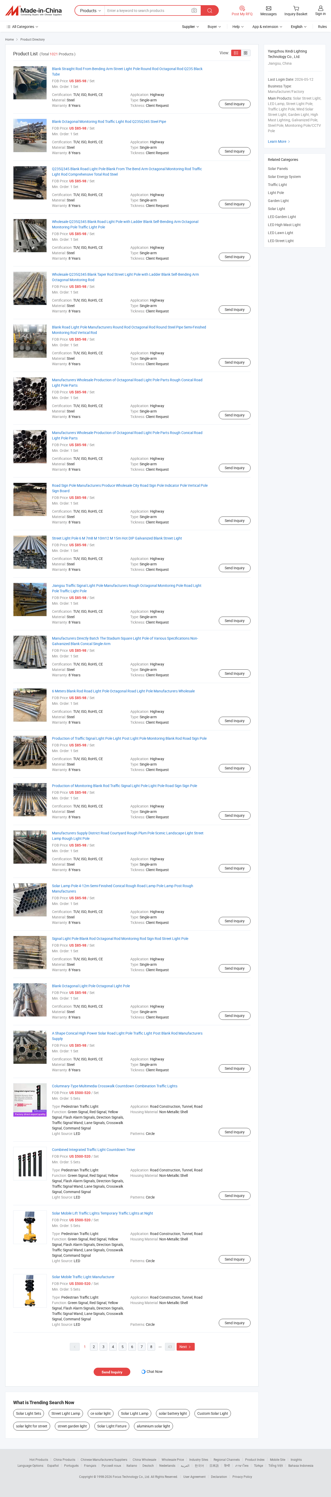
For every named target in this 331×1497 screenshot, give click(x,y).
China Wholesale (144, 1459)
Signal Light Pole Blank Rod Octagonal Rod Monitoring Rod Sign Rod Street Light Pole (120, 938)
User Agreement (194, 1476)
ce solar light (101, 1413)
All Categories (23, 26)
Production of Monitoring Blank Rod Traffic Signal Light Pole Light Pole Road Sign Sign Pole (124, 785)
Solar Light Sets (28, 1413)
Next (185, 1346)
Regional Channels (227, 1459)
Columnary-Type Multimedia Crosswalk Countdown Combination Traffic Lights (114, 1085)
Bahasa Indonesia (300, 1465)
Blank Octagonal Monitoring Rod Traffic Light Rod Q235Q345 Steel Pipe (109, 121)
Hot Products (38, 1459)
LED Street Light (281, 240)
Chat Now (155, 1371)
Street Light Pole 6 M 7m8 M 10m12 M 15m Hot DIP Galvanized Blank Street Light (117, 538)
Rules (322, 26)
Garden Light (278, 200)
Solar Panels (278, 168)
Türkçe (258, 1465)
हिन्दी (227, 1465)
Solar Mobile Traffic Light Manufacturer (83, 1276)
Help (236, 26)
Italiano (131, 1465)
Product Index (255, 1459)
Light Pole (276, 192)
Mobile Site (277, 1459)
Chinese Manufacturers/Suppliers (104, 1459)
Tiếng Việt (275, 1465)
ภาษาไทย (242, 1465)
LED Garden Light (282, 216)
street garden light (72, 1426)
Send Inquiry (235, 103)
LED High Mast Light (284, 224)
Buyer (212, 26)
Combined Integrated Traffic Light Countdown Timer (93, 1149)
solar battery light (173, 1413)
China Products (64, 1459)
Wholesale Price (173, 1459)
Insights (296, 1459)
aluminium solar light (153, 1426)
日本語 (214, 1465)
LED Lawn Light (280, 232)
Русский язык (111, 1465)
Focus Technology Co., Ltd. (132, 1476)
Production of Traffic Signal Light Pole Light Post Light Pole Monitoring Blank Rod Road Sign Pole (129, 738)
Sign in (320, 13)
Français (90, 1465)
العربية (185, 1465)
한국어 (199, 1465)
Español (53, 1465)
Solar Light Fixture (111, 1426)
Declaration (219, 1476)
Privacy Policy (242, 1476)
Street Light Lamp (65, 1413)
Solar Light (276, 208)
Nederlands (167, 1465)
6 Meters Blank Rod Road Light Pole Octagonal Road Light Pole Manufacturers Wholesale (123, 690)
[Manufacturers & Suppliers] (33, 10)
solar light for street (31, 1426)
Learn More (279, 141)
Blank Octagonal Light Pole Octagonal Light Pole (91, 985)
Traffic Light (277, 184)
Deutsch (148, 1465)
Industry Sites (198, 1459)
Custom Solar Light (212, 1413)
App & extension (265, 26)
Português (71, 1465)
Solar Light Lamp (134, 1413)
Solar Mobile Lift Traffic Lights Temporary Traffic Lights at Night (102, 1213)
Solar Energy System (284, 176)
